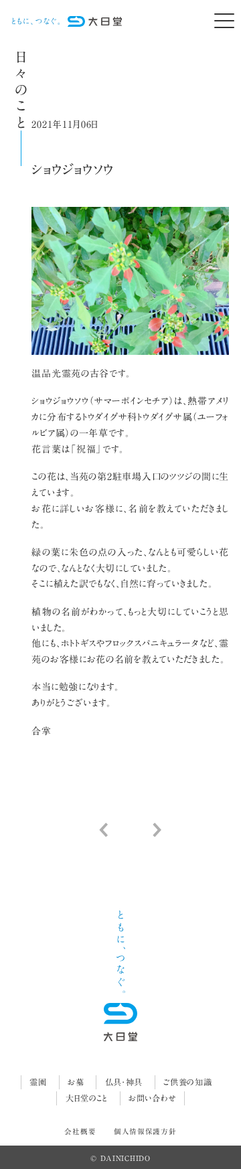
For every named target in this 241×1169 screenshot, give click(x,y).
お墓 (76, 1082)
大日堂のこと (87, 1098)
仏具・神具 (124, 1082)
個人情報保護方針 (145, 1131)
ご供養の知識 (187, 1082)
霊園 (37, 1082)
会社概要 (80, 1131)
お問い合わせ (152, 1098)
